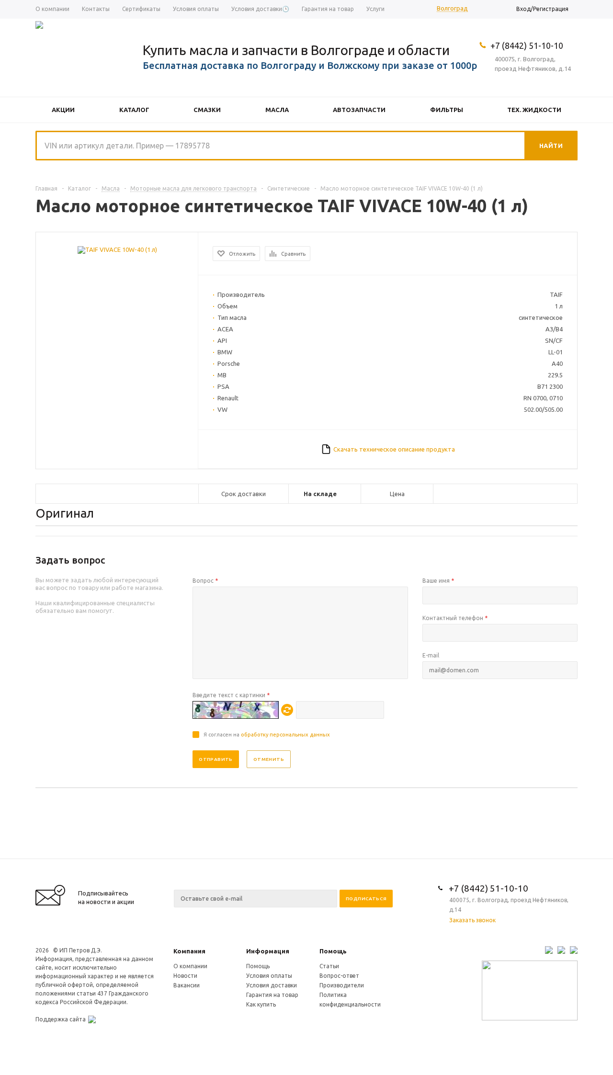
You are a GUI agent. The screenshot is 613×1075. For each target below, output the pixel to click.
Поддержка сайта (60, 1019)
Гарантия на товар (272, 995)
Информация (267, 951)
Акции (63, 109)
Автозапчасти (359, 109)
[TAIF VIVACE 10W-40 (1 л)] (117, 249)
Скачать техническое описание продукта (394, 449)
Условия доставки (271, 985)
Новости (185, 976)
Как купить (261, 1004)
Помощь (333, 951)
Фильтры (446, 109)
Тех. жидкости (534, 109)
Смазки (207, 109)
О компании (190, 966)
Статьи (329, 966)
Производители (341, 985)
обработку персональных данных (285, 734)
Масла (277, 109)
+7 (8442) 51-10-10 (526, 45)
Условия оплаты (269, 976)
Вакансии (186, 985)
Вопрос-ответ (339, 976)
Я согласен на (267, 734)
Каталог (134, 109)
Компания (189, 951)
